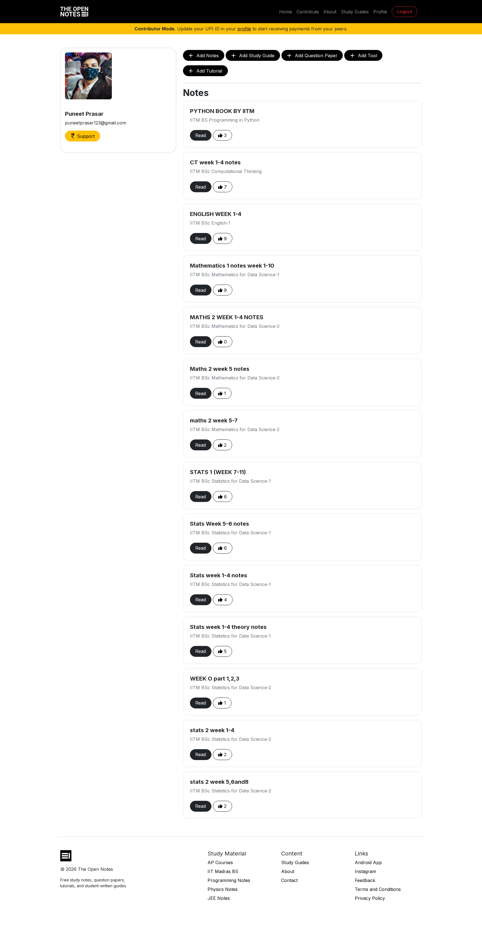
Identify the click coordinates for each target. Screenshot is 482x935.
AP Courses (220, 862)
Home (285, 12)
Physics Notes (223, 889)
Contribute (308, 12)
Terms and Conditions (378, 889)
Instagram (365, 871)
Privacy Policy (370, 898)
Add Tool (363, 55)
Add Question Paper (312, 55)
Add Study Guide (252, 55)
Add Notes (203, 55)
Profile (380, 12)
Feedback (365, 880)
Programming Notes (229, 880)
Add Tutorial (204, 71)
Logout (404, 11)
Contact (289, 880)
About (329, 12)
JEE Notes (219, 898)
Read (200, 135)
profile (244, 29)
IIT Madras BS (223, 871)
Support (82, 136)
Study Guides (355, 12)
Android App (368, 862)
